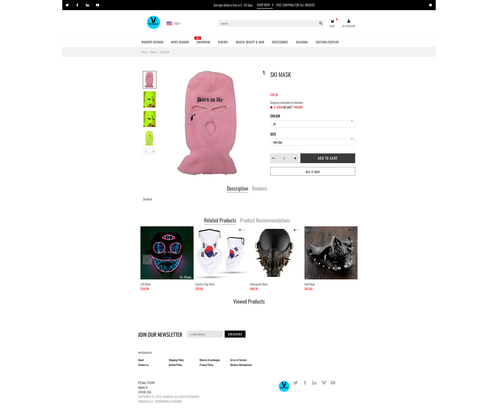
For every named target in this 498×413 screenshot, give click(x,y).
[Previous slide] (147, 259)
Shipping (275, 102)
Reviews (259, 188)
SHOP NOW (263, 4)
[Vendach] (154, 23)
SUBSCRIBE (235, 334)
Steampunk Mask (258, 284)
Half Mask (309, 284)
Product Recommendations (265, 220)
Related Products (220, 220)
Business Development (241, 365)
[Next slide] (350, 259)
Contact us (143, 365)
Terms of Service (238, 360)
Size (273, 133)
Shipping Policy (176, 360)
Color (275, 115)
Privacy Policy (206, 365)
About (141, 360)
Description (237, 188)
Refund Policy (175, 365)
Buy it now (313, 172)
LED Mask (145, 284)
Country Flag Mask (204, 284)
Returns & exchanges (210, 360)
